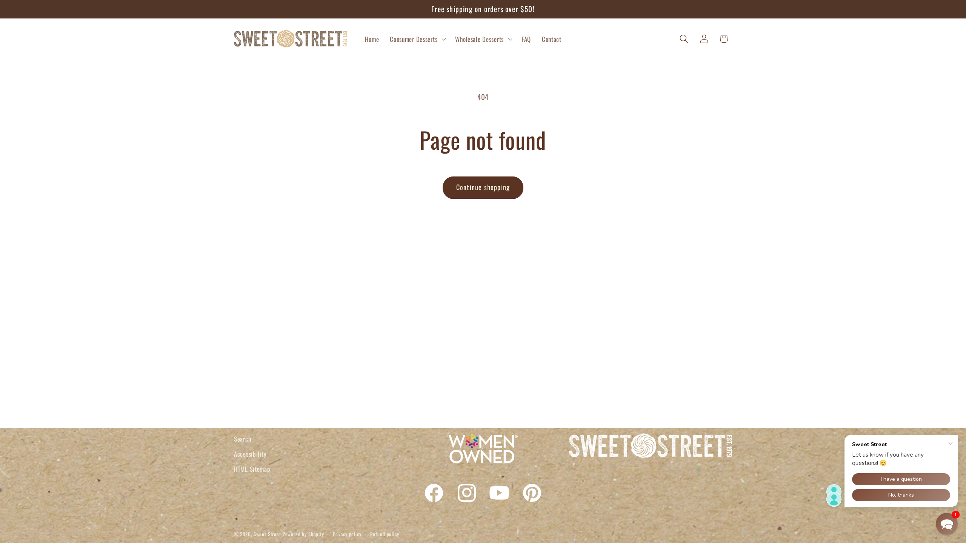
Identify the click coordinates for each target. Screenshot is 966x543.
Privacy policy (347, 534)
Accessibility (250, 454)
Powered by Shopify (303, 534)
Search (242, 438)
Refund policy (384, 534)
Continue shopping (483, 187)
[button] (417, 38)
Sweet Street (267, 534)
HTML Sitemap (252, 469)
